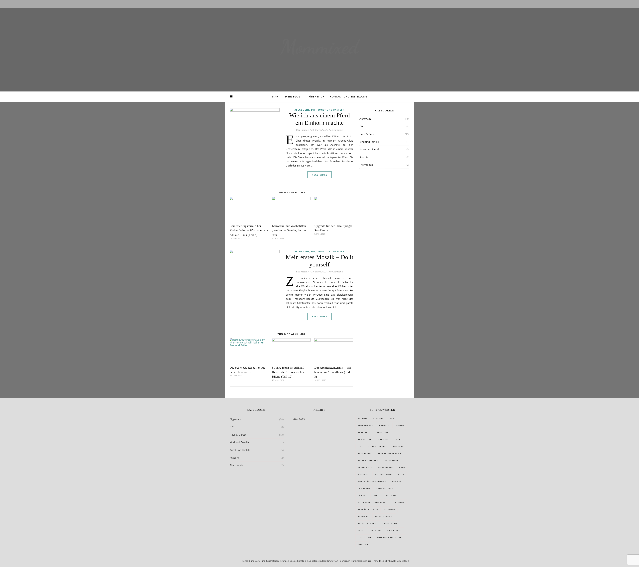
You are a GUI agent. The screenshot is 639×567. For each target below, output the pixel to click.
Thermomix (366, 164)
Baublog (384, 425)
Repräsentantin (368, 509)
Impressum (344, 560)
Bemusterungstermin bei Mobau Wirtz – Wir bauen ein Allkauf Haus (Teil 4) (249, 230)
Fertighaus (365, 467)
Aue (392, 418)
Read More (319, 174)
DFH (398, 439)
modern (391, 495)
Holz (401, 474)
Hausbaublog (383, 474)
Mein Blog (293, 96)
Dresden (398, 446)
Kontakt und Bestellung (348, 96)
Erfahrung (365, 453)
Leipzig (362, 495)
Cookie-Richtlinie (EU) (300, 560)
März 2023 (299, 419)
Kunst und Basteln (331, 109)
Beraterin (364, 432)
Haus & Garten (367, 134)
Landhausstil (385, 488)
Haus (402, 467)
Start (276, 96)
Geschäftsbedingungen (277, 560)
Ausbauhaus (365, 425)
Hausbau (363, 474)
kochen (397, 481)
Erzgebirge (392, 460)
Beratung (383, 432)
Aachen (362, 418)
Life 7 (376, 495)
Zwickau (363, 544)
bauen (400, 425)
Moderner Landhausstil (373, 502)
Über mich (316, 96)
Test (360, 530)
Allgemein (302, 109)
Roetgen (389, 509)
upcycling (364, 537)
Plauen (399, 502)
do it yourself (377, 446)
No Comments (336, 130)
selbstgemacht (384, 516)
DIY (313, 109)
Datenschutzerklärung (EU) (325, 560)
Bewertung (365, 439)
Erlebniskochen (368, 460)
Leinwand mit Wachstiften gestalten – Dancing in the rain (289, 230)
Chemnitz (384, 439)
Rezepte (363, 157)
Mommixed (319, 47)
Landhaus (364, 488)
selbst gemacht (368, 523)
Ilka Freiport (302, 130)
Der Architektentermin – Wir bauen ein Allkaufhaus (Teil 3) (332, 372)
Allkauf (378, 418)
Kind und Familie (369, 141)
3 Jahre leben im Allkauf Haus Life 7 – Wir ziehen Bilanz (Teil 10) (288, 372)
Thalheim (375, 530)
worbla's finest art (390, 537)
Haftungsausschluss (361, 560)
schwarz (363, 516)
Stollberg (390, 523)
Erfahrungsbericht (390, 453)
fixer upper (385, 467)
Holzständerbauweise (372, 481)
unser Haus (394, 530)
